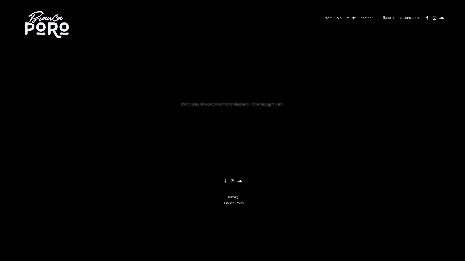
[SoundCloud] (441, 17)
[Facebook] (427, 17)
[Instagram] (434, 17)
